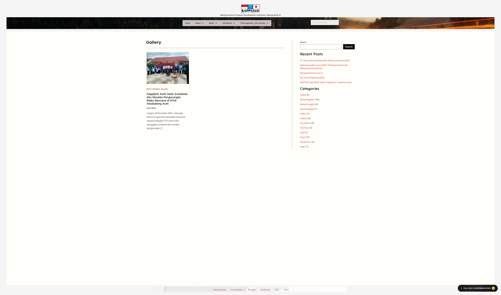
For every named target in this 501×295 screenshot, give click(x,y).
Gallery (164, 89)
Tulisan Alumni (219, 289)
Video (303, 146)
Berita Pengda (153, 89)
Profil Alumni (237, 289)
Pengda (251, 289)
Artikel (303, 94)
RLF (277, 289)
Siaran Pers (305, 141)
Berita (211, 23)
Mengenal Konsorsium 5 (311, 73)
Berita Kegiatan (307, 99)
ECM (286, 289)
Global (303, 118)
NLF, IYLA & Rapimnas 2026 (312, 77)
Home (187, 23)
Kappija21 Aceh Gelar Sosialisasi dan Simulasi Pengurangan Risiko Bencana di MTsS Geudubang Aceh (167, 98)
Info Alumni (227, 23)
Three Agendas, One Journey (252, 23)
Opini (302, 132)
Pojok (303, 137)
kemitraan (265, 289)
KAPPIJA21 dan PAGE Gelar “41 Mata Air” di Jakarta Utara (326, 82)
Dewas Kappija (307, 109)
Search (303, 42)
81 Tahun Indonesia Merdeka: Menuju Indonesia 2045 (325, 60)
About (198, 23)
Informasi (304, 127)
